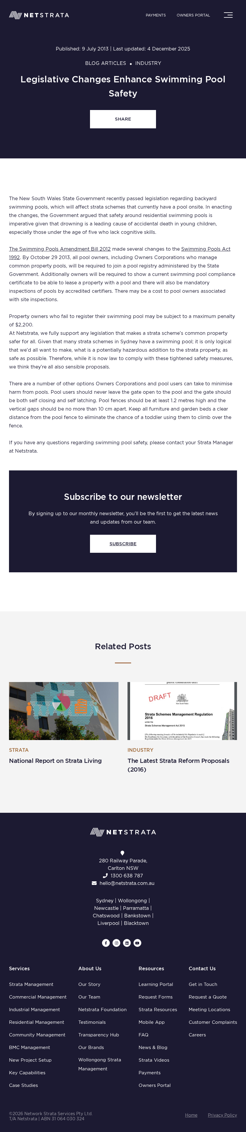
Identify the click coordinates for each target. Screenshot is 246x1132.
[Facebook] (106, 943)
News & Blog (153, 1047)
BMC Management (29, 1047)
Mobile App (152, 1022)
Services (19, 968)
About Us (89, 968)
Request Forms (155, 997)
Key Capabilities (27, 1072)
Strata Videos (154, 1060)
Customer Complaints (213, 1022)
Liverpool (108, 923)
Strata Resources (158, 1009)
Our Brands (91, 1047)
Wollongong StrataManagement (99, 1064)
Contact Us (202, 968)
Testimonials (92, 1022)
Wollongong (132, 901)
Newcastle (106, 908)
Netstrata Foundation (102, 1009)
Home (191, 1115)
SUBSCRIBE (123, 543)
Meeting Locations (209, 1009)
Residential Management (36, 1022)
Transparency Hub (98, 1035)
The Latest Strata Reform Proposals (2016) (178, 765)
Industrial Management (34, 1009)
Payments (156, 15)
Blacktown (136, 923)
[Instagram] (116, 943)
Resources (151, 968)
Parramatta (136, 908)
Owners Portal (193, 15)
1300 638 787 (127, 876)
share (123, 119)
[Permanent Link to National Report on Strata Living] (63, 711)
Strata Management (31, 984)
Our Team (89, 997)
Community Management (37, 1035)
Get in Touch (203, 984)
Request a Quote (208, 997)
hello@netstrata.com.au (127, 883)
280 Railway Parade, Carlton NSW (123, 864)
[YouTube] (137, 943)
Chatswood (106, 916)
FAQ (143, 1035)
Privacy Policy (222, 1115)
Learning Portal (156, 984)
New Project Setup (30, 1060)
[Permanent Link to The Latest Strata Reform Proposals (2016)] (182, 711)
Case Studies (23, 1085)
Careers (197, 1035)
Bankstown (137, 916)
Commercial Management (38, 997)
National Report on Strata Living (55, 760)
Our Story (89, 984)
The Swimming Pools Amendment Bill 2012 (60, 249)
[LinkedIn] (127, 943)
